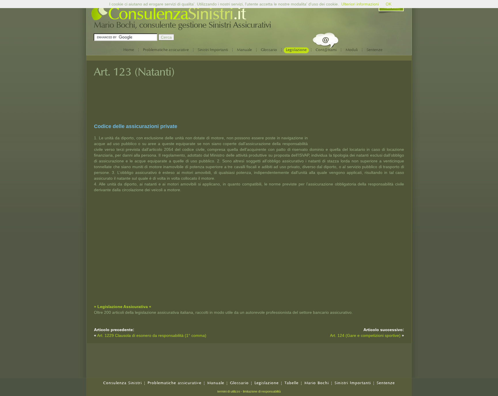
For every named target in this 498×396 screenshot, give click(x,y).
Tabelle (291, 382)
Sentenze (374, 49)
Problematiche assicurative (166, 49)
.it (239, 13)
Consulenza (148, 13)
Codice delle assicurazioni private (135, 126)
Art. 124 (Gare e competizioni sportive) (366, 335)
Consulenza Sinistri (122, 382)
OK (388, 4)
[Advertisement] (361, 105)
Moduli (352, 49)
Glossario (269, 49)
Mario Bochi (316, 382)
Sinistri (210, 13)
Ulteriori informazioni (360, 4)
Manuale (244, 49)
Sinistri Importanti (213, 49)
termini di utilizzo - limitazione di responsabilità (249, 391)
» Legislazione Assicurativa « (122, 306)
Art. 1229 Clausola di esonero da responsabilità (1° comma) (151, 335)
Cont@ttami (326, 49)
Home (128, 49)
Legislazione (296, 49)
